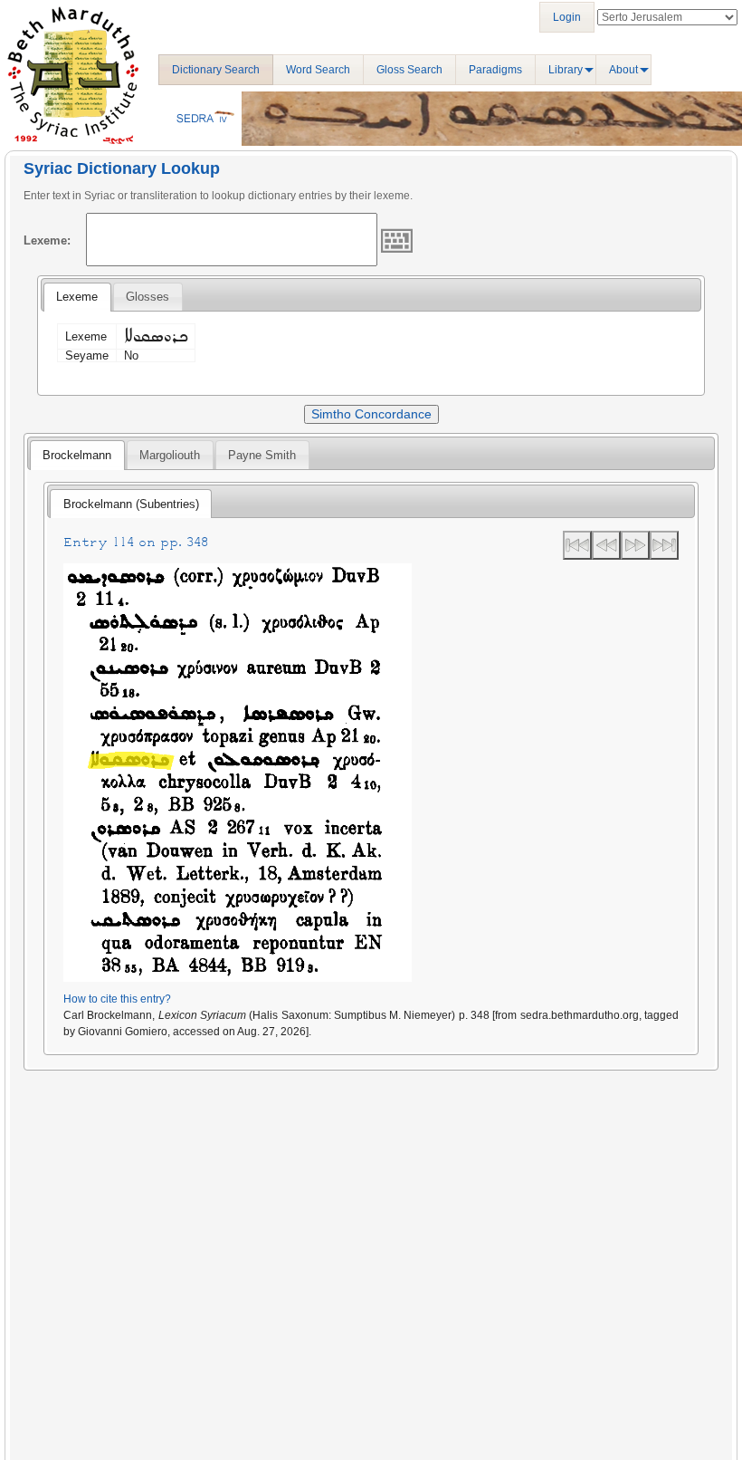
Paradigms (495, 69)
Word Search (318, 69)
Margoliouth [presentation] (169, 455)
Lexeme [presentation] (77, 296)
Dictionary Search (216, 69)
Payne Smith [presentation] (262, 455)
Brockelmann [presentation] (77, 455)
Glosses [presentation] (147, 296)
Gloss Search (409, 69)
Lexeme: (47, 240)
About (623, 69)
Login (567, 17)
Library (565, 69)
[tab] (76, 297)
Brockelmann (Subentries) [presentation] (131, 504)
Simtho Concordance (371, 414)
